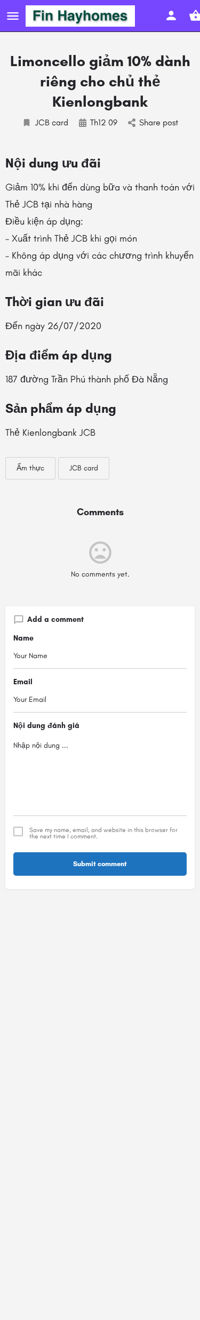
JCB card (51, 122)
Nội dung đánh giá (46, 725)
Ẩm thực (30, 468)
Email (23, 681)
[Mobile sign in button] (171, 15)
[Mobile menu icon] (12, 16)
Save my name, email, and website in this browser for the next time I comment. (103, 833)
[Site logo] (82, 16)
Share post (158, 122)
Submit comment (100, 864)
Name (23, 638)
